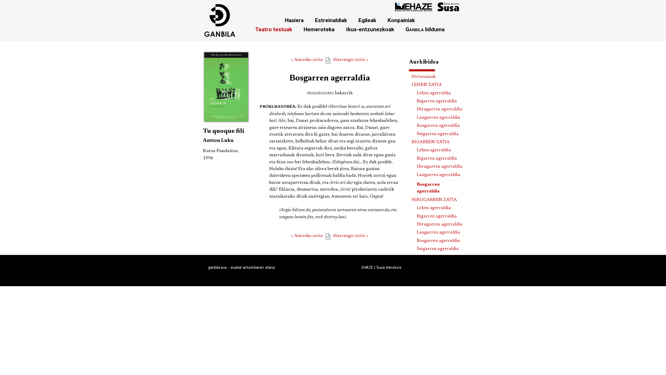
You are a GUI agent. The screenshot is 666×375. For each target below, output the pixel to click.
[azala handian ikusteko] (226, 122)
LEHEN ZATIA (427, 85)
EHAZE (367, 267)
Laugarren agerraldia (438, 117)
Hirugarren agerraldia (439, 109)
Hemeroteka (319, 29)
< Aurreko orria (307, 60)
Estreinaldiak (331, 20)
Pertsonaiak (424, 76)
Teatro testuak (273, 29)
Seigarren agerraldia (438, 134)
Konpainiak (401, 20)
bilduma (425, 29)
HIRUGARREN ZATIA (434, 200)
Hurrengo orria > (351, 60)
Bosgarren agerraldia (438, 125)
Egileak (367, 20)
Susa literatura (388, 267)
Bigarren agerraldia (437, 101)
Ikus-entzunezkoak (370, 29)
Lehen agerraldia (434, 93)
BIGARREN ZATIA (431, 142)
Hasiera (294, 20)
